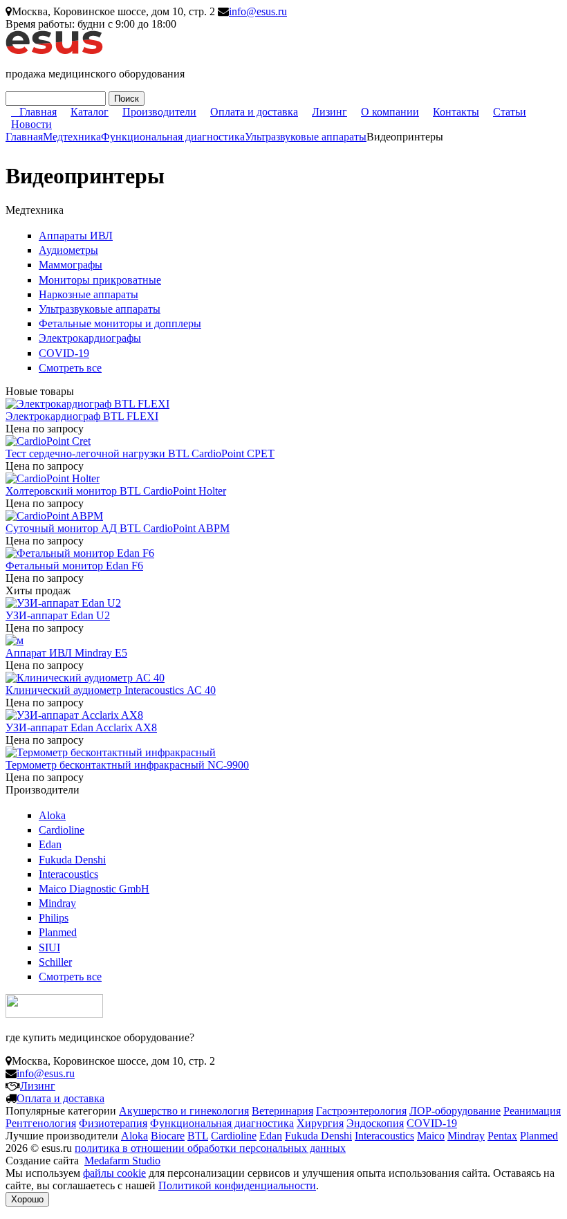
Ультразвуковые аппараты (305, 137)
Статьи (509, 112)
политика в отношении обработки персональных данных (210, 1148)
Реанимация (532, 1111)
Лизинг (329, 112)
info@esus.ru (258, 11)
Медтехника (72, 137)
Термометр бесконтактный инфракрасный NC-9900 (127, 765)
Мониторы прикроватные (100, 280)
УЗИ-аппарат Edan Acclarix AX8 (81, 727)
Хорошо (27, 1199)
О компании (390, 112)
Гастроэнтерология (361, 1111)
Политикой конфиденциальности (237, 1185)
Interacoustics (68, 874)
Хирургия (320, 1123)
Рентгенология (41, 1123)
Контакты (456, 112)
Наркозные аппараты (88, 294)
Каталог (90, 112)
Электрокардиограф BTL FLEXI (82, 416)
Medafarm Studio (122, 1160)
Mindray (57, 903)
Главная (38, 112)
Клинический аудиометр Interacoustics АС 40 (111, 690)
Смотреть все (70, 368)
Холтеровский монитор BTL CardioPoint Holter (116, 491)
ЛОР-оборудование (455, 1111)
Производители (159, 112)
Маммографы (70, 265)
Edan (50, 844)
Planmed (58, 932)
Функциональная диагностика (173, 137)
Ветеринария (282, 1111)
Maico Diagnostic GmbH (94, 889)
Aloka (52, 815)
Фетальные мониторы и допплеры (120, 323)
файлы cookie (114, 1173)
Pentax (502, 1136)
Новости (31, 124)
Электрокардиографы (90, 338)
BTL (197, 1136)
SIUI (49, 947)
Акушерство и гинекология (184, 1111)
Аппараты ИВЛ (76, 235)
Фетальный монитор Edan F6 (74, 565)
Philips (53, 918)
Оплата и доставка (254, 112)
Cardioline (61, 830)
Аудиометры (68, 250)
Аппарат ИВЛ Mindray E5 (66, 653)
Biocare (168, 1136)
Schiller (55, 962)
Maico (431, 1136)
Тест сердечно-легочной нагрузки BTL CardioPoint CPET (140, 453)
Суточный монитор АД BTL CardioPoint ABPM (118, 528)
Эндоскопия (375, 1123)
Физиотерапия (113, 1123)
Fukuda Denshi (72, 859)
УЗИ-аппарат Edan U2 (58, 615)
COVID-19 (64, 353)
